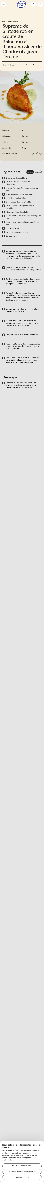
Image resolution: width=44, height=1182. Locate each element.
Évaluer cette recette (26, 65)
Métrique (38, 172)
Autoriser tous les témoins (22, 1166)
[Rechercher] (40, 4)
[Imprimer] (40, 153)
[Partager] (36, 153)
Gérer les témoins (22, 1177)
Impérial (30, 172)
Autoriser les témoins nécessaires (22, 1171)
